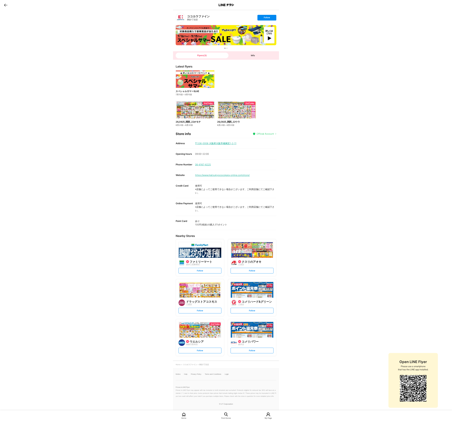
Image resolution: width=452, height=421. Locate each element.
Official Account (265, 133)
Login (227, 374)
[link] (180, 17)
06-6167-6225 (203, 164)
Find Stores (226, 418)
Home (183, 418)
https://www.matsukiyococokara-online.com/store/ (222, 175)
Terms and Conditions (213, 374)
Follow (267, 18)
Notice (178, 374)
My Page (268, 418)
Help (185, 374)
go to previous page (5, 5)
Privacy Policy (196, 374)
